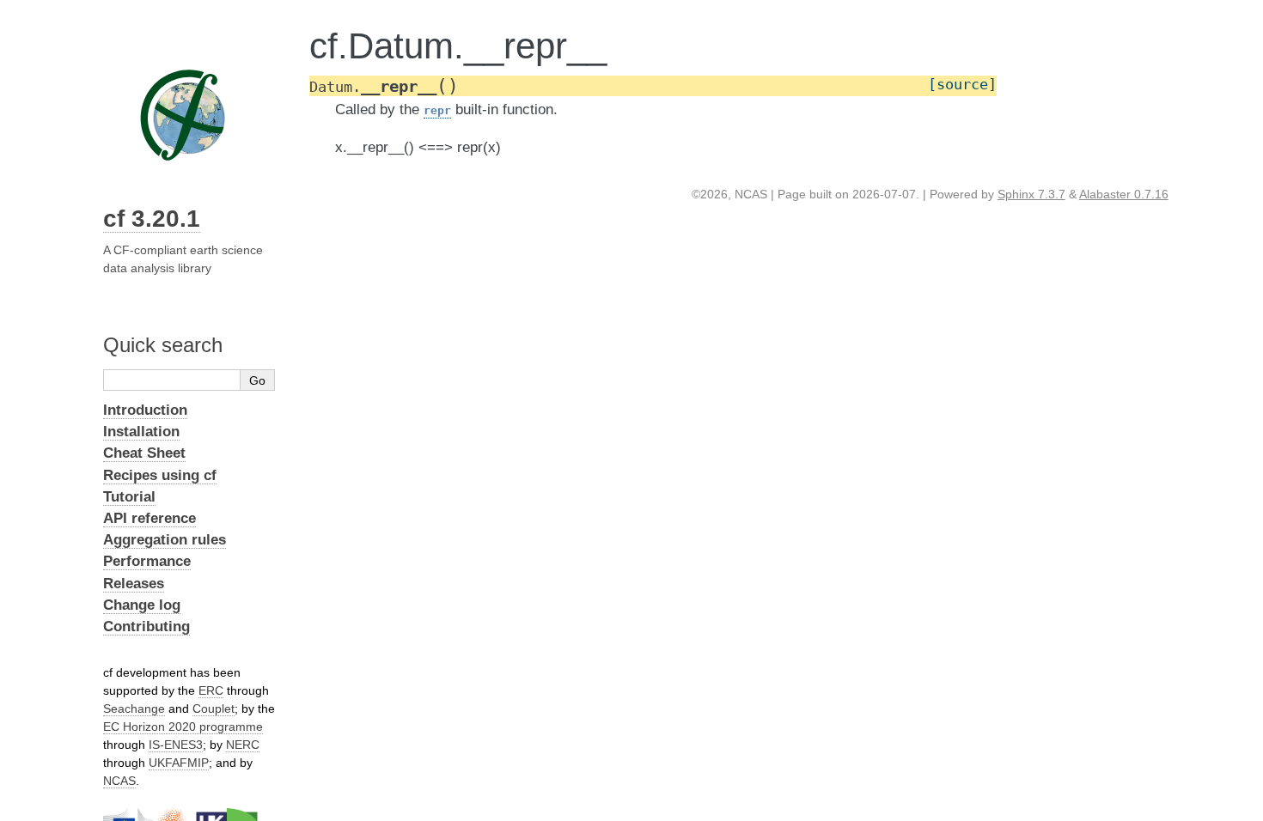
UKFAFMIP (179, 762)
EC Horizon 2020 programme (183, 726)
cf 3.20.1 (151, 218)
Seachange (134, 708)
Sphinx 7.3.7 (1031, 194)
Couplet (213, 708)
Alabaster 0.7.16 (1123, 194)
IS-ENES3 (176, 744)
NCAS (119, 781)
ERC (210, 690)
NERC (242, 744)
